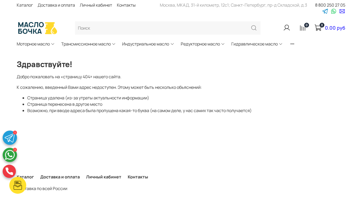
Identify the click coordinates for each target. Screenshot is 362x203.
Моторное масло (33, 44)
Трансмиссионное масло (86, 44)
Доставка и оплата (56, 5)
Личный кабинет (96, 5)
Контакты (126, 5)
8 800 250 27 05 (330, 5)
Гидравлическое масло (254, 44)
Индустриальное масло (145, 44)
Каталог (25, 5)
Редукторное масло (200, 44)
